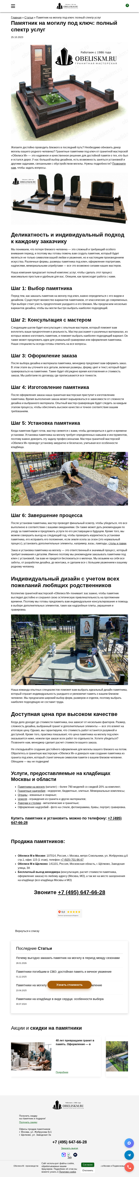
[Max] (129, 1143)
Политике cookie (67, 1172)
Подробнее (62, 1072)
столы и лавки (117, 543)
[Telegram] (129, 1155)
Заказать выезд (69, 1148)
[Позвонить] (129, 1167)
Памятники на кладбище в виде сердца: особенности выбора (60, 999)
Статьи (28, 17)
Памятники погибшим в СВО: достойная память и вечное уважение (64, 971)
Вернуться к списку (27, 931)
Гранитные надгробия (31, 790)
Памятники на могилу (31, 786)
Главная (16, 17)
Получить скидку (28, 1122)
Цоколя (22, 799)
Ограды (22, 794)
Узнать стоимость (69, 985)
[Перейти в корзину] (124, 6)
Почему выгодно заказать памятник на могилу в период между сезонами (68, 958)
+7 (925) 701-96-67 (72, 859)
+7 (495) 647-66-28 (81, 892)
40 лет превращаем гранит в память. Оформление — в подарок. (75, 1044)
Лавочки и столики (29, 803)
